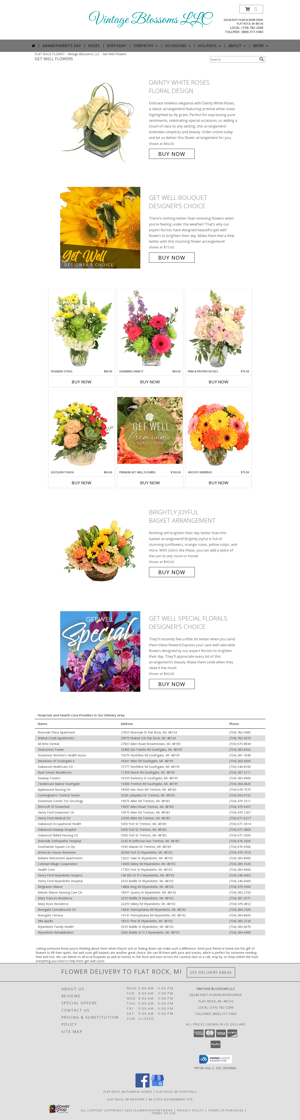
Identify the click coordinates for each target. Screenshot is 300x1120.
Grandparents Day (61, 45)
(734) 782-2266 (252, 27)
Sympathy (144, 45)
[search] (261, 59)
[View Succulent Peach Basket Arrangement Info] (81, 430)
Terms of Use (164, 1113)
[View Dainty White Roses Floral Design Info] (103, 118)
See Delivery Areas (211, 972)
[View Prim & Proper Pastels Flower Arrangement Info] (218, 329)
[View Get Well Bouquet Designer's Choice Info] (103, 228)
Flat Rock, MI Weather (126, 1099)
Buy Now (171, 153)
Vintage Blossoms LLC (150, 20)
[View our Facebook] (143, 1086)
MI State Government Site (171, 1099)
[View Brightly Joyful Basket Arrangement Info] (103, 542)
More (258, 45)
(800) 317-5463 (252, 32)
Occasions (175, 45)
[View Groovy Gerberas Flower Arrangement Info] (218, 430)
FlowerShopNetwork (153, 1110)
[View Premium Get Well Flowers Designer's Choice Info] (150, 430)
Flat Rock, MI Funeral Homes (127, 1092)
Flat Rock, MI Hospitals (176, 1092)
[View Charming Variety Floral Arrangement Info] (150, 329)
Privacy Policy (190, 1110)
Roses (94, 45)
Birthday (116, 45)
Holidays (207, 45)
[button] (251, 9)
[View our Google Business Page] (157, 1086)
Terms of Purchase (226, 1110)
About (235, 45)
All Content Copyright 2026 (106, 1110)
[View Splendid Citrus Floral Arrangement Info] (81, 329)
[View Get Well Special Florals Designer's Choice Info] (103, 651)
